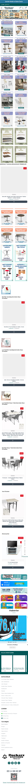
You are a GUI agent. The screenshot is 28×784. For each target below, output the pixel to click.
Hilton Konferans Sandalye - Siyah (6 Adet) (20, 668)
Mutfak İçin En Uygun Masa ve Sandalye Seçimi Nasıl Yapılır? (14, 644)
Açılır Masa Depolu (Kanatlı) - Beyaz (14, 520)
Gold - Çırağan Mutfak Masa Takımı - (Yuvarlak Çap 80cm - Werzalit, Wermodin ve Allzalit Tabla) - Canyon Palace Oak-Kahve (14, 434)
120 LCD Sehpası (14, 562)
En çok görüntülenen (7, 652)
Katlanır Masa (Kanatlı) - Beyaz (7, 668)
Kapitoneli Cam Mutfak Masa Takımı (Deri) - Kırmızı (14, 478)
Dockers (23, 194)
